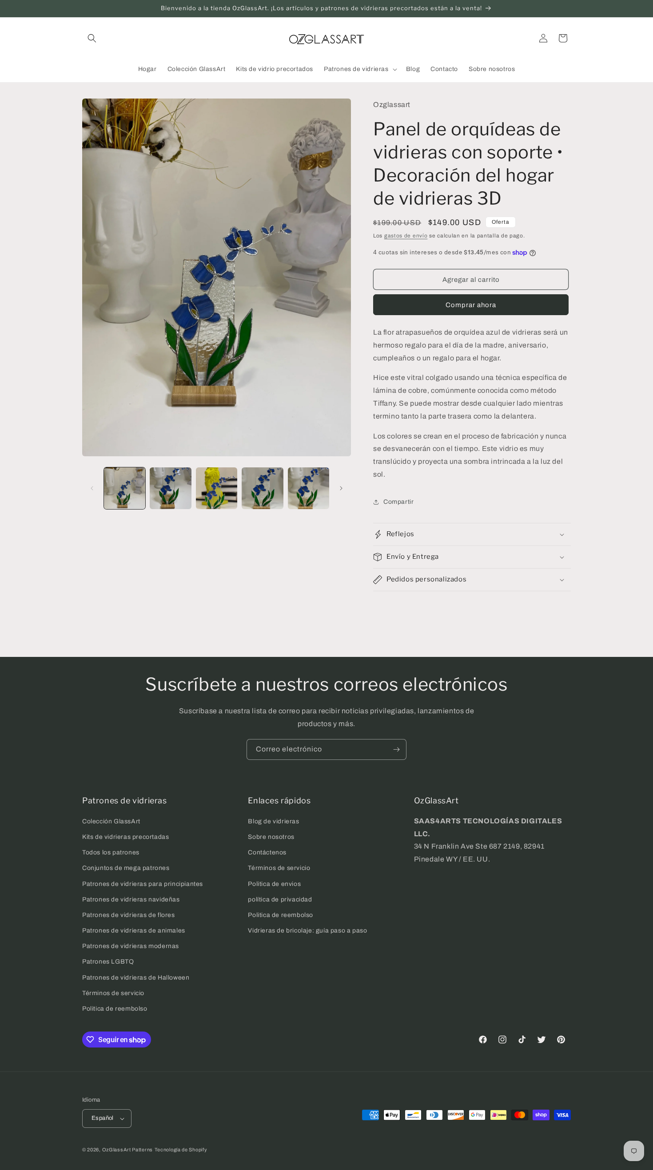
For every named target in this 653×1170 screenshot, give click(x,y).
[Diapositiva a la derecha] (341, 488)
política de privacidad (280, 899)
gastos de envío (406, 236)
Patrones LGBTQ (108, 961)
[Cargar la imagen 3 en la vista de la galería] (216, 488)
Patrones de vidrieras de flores (128, 915)
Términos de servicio (113, 993)
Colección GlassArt (111, 821)
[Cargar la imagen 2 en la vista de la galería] (170, 488)
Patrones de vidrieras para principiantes (142, 884)
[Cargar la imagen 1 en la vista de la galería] (124, 488)
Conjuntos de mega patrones (126, 868)
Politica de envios (274, 884)
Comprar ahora (471, 304)
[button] (92, 38)
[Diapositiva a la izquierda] (92, 488)
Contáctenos (267, 852)
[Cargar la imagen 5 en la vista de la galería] (308, 488)
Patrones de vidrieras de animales (133, 930)
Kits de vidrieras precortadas (125, 837)
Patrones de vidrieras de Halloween (135, 977)
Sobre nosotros (271, 837)
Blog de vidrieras (273, 821)
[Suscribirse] (396, 749)
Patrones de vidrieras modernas (130, 946)
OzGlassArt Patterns (127, 1149)
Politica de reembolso (114, 1008)
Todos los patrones (110, 852)
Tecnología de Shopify (181, 1149)
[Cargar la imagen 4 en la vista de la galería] (262, 488)
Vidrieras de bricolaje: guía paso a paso (307, 930)
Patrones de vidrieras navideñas (131, 899)
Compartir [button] (398, 501)
